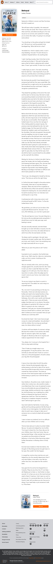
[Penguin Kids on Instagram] (47, 525)
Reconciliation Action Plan (21, 539)
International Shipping (20, 541)
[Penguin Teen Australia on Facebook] (31, 534)
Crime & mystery (5, 50)
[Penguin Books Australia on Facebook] (31, 525)
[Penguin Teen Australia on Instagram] (33, 534)
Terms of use (18, 537)
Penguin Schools (6, 539)
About (3, 523)
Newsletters (4, 534)
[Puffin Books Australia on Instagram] (44, 530)
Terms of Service (38, 557)
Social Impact (5, 542)
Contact (4, 529)
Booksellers (4, 526)
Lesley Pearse (26, 13)
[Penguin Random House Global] (6, 561)
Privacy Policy (31, 557)
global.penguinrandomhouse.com (43, 561)
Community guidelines (20, 525)
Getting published (6, 531)
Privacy (17, 534)
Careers (17, 523)
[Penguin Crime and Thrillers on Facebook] (31, 539)
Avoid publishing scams (20, 532)
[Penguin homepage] (2, 2)
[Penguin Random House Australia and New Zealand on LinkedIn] (40, 525)
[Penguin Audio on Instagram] (31, 544)
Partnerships (5, 537)
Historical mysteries (5, 51)
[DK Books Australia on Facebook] (44, 535)
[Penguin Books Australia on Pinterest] (36, 525)
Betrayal (36, 495)
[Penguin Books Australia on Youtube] (38, 525)
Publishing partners (19, 528)
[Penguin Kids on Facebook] (44, 525)
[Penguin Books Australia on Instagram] (33, 525)
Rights (17, 530)
